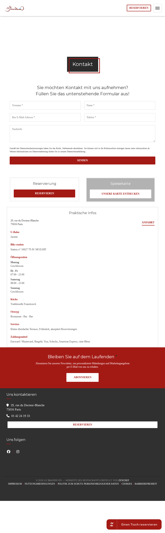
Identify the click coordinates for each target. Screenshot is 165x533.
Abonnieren (83, 377)
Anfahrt (148, 222)
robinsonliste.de (143, 148)
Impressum (16, 484)
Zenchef (123, 480)
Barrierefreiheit (146, 484)
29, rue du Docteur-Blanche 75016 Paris (25, 222)
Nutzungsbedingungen (41, 484)
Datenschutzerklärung (76, 151)
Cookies (128, 484)
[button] (157, 8)
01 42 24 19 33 (20, 416)
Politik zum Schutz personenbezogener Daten (90, 484)
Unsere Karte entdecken (120, 193)
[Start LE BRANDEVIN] (15, 8)
